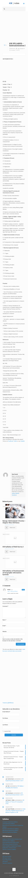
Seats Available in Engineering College (12, 846)
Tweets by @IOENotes (8, 702)
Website (4, 631)
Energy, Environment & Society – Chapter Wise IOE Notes (14, 522)
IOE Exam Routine (7, 856)
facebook (14, 495)
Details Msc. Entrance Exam (9, 847)
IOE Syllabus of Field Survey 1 (13, 547)
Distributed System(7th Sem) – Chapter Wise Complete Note (13, 757)
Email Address (6, 711)
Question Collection (7, 863)
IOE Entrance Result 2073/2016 (10, 844)
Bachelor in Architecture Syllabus (11, 828)
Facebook (10, 441)
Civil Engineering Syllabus (9, 823)
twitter (13, 493)
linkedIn (17, 493)
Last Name (5, 724)
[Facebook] (10, 875)
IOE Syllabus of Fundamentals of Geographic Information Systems (13, 572)
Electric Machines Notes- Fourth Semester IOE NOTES (11, 746)
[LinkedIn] (16, 875)
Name (4, 620)
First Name (5, 718)
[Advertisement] (14, 28)
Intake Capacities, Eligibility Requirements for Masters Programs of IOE (15, 810)
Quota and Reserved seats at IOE (11, 842)
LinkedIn (23, 441)
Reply (23, 589)
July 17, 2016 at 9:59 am (12, 591)
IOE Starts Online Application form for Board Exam (13, 763)
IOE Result (5, 861)
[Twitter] (14, 875)
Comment (5, 606)
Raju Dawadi (20, 48)
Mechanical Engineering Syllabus (10, 830)
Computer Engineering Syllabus (10, 822)
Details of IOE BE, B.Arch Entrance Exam (12, 839)
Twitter (15, 441)
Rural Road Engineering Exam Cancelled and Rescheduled (13, 768)
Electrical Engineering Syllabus (10, 832)
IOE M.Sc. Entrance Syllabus (9, 849)
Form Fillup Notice (7, 859)
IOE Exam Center (7, 858)
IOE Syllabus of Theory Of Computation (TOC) (15, 802)
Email (4, 625)
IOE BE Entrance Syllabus (9, 841)
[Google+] (12, 875)
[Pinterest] (18, 875)
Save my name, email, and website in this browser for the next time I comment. (13, 639)
